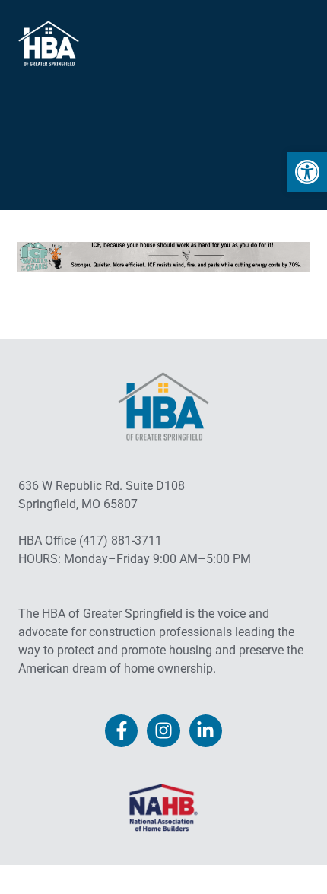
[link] (307, 172)
